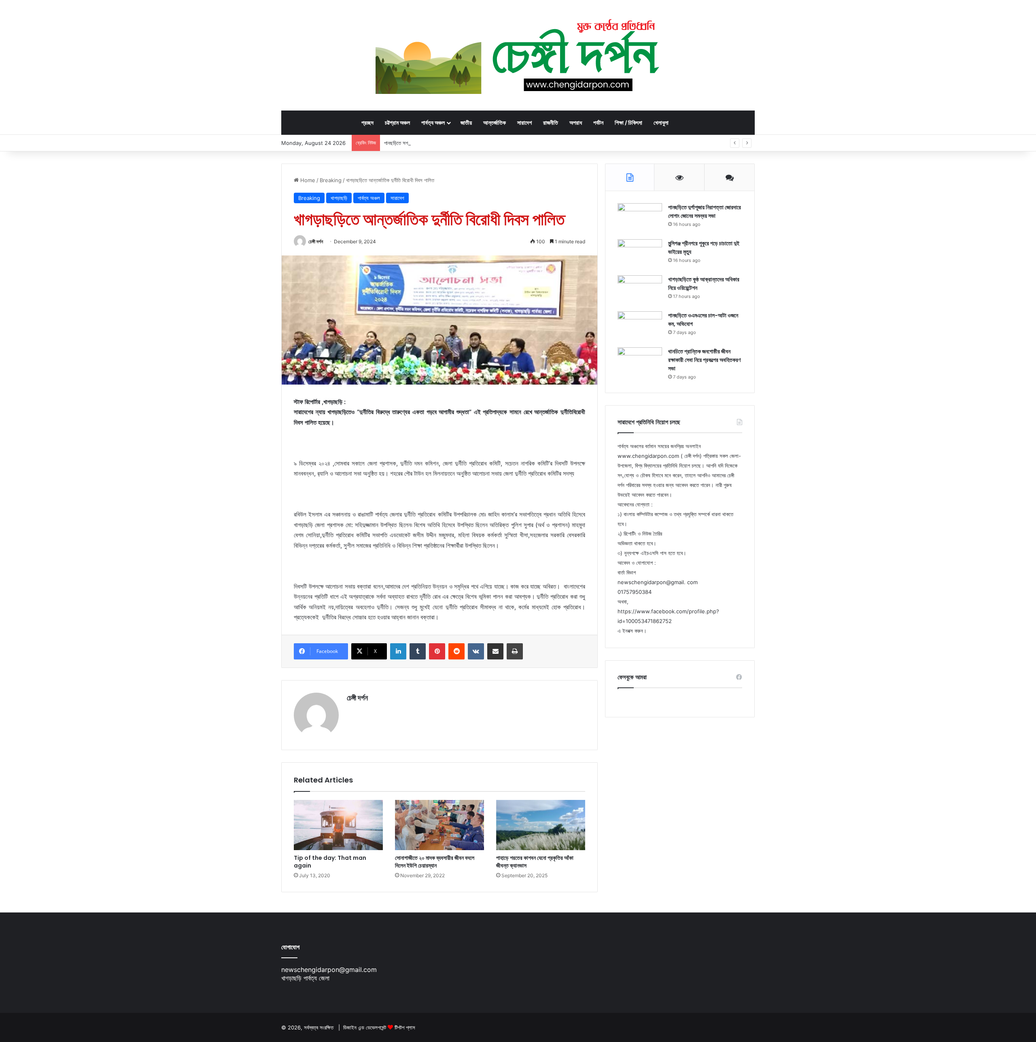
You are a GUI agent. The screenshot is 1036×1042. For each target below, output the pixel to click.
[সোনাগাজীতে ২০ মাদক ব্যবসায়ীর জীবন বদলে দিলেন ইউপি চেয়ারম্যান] (439, 825)
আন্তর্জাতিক (494, 122)
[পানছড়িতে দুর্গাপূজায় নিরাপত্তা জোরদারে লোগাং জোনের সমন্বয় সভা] (640, 218)
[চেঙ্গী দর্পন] (518, 55)
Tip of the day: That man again (330, 862)
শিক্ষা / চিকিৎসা (628, 122)
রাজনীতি (550, 122)
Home (307, 180)
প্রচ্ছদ (367, 122)
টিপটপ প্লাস (405, 1027)
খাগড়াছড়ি (339, 198)
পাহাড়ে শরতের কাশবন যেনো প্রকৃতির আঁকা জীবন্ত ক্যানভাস (534, 862)
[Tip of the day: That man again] (338, 825)
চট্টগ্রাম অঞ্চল (397, 122)
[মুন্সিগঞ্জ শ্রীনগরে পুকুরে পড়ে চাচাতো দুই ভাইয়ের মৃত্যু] (640, 254)
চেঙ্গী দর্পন (315, 241)
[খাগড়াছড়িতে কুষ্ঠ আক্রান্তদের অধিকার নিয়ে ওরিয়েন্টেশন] (640, 290)
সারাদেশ (524, 122)
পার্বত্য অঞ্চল (433, 122)
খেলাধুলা (661, 122)
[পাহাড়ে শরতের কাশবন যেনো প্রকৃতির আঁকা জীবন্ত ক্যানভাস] (540, 825)
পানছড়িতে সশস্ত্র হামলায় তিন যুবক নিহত (419, 143)
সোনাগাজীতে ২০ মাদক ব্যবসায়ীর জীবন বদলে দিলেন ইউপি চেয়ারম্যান (434, 862)
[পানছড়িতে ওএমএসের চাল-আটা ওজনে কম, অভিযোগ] (640, 326)
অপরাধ (575, 122)
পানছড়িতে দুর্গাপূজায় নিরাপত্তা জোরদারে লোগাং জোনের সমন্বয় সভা (704, 211)
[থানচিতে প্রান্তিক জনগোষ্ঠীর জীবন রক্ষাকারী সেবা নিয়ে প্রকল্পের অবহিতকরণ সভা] (640, 362)
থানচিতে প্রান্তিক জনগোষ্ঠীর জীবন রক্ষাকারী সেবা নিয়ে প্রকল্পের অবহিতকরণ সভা (704, 359)
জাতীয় (466, 122)
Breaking (331, 180)
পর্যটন (598, 122)
